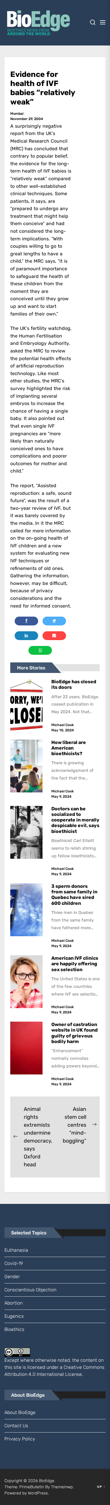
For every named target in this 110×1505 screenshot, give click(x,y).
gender (12, 1276)
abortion (13, 1303)
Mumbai (16, 114)
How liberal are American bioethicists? (68, 748)
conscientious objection (30, 1290)
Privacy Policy (19, 1439)
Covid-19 (13, 1263)
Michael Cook (62, 725)
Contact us (16, 1425)
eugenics (14, 1316)
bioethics (14, 1329)
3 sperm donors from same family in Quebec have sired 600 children (74, 894)
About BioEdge (19, 1412)
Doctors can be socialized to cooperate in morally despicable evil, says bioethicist (75, 820)
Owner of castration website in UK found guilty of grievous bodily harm (74, 1033)
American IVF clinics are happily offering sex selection (74, 963)
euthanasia (16, 1250)
